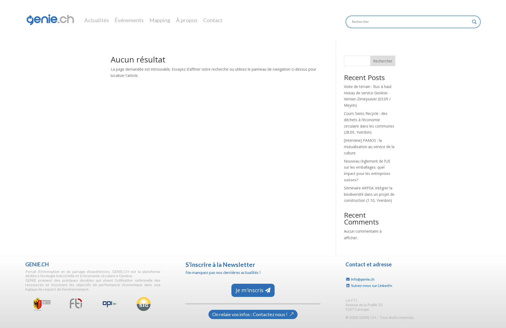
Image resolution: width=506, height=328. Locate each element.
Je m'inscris (250, 290)
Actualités (96, 20)
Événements (129, 20)
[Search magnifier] (474, 22)
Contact (212, 20)
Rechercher (382, 60)
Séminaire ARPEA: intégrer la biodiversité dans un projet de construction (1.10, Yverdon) (369, 194)
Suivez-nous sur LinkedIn (371, 285)
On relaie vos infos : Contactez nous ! (250, 314)
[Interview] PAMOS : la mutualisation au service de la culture (369, 146)
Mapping (159, 20)
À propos (186, 20)
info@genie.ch (362, 279)
